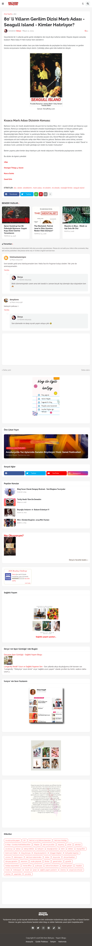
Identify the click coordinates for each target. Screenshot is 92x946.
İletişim (53, 942)
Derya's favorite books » (78, 560)
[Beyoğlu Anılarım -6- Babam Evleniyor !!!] (10, 512)
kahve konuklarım (52, 866)
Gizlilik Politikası (41, 942)
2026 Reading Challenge (18, 570)
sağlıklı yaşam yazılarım (48, 870)
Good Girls (8, 179)
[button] (3, 4)
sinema (63, 870)
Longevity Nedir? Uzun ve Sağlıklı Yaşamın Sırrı (23, 667)
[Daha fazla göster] (50, 194)
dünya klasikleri (69, 857)
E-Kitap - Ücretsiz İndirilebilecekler (18, 844)
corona (8, 857)
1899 (6, 162)
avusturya (8, 849)
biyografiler (81, 849)
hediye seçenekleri (12, 866)
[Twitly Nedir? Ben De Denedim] (10, 502)
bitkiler (70, 849)
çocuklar (28, 874)
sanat (35, 870)
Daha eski (85, 370)
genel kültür (57, 861)
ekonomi (24, 861)
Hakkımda (62, 942)
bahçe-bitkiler (29, 849)
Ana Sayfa (8, 14)
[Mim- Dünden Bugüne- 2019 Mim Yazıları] (10, 523)
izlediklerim (27, 188)
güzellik (68, 861)
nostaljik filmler (66, 188)
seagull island (78, 188)
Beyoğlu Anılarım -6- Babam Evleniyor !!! (33, 510)
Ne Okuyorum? (14, 535)
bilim (63, 849)
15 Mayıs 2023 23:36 (16, 302)
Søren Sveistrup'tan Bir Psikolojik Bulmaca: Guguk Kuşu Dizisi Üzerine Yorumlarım (15, 229)
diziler (19, 188)
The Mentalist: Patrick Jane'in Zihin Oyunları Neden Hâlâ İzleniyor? (43, 228)
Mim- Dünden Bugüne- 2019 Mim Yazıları (33, 520)
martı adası (37, 188)
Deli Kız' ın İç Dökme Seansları (40, 840)
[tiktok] (54, 928)
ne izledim (47, 188)
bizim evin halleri (11, 853)
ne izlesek (56, 188)
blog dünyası (26, 853)
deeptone (14, 299)
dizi (15, 14)
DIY (24, 840)
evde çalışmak (36, 861)
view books (27, 583)
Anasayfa (29, 942)
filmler (47, 861)
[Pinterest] (41, 194)
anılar (69, 844)
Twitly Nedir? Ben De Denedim (29, 499)
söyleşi (7, 874)
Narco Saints (9, 173)
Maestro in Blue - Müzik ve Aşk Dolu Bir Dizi (75, 227)
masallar (79, 866)
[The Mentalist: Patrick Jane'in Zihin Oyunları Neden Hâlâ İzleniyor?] (46, 214)
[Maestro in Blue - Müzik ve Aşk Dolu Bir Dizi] (76, 214)
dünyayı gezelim (11, 861)
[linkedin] (59, 928)
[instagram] (43, 928)
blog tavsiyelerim (40, 853)
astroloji (78, 844)
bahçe (18, 849)
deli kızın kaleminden (34, 857)
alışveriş (61, 844)
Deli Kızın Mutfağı (60, 840)
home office (27, 866)
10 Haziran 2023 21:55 (24, 280)
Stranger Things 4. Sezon (13, 168)
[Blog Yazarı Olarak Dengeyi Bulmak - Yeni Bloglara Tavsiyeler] (10, 492)
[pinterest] (49, 928)
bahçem (41, 849)
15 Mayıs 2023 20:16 (16, 260)
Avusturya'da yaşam (12, 840)
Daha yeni (7, 370)
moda (7, 870)
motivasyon (17, 870)
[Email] (45, 194)
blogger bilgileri (56, 853)
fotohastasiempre (18, 257)
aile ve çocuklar (49, 844)
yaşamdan (17, 874)
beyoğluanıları (52, 849)
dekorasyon (18, 857)
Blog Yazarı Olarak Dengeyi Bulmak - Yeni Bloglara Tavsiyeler (41, 489)
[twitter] (38, 928)
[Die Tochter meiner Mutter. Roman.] (10, 555)
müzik (27, 870)
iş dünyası (38, 866)
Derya (20, 277)
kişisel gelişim (67, 866)
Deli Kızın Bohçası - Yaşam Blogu (53, 938)
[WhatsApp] (36, 194)
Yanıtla (6, 270)
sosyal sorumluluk (75, 870)
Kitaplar (37, 844)
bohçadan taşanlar (72, 853)
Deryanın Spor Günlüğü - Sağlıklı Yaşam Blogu (23, 655)
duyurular (56, 857)
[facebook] (14, 473)
